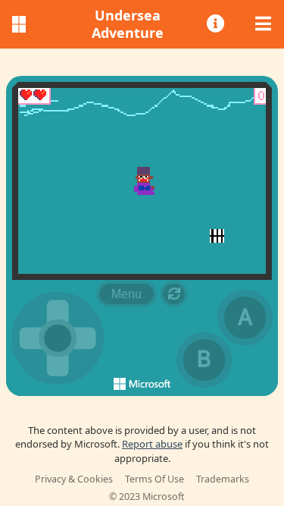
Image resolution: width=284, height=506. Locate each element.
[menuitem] (216, 24)
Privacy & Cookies (74, 479)
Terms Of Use (154, 479)
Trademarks (222, 479)
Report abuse (152, 444)
